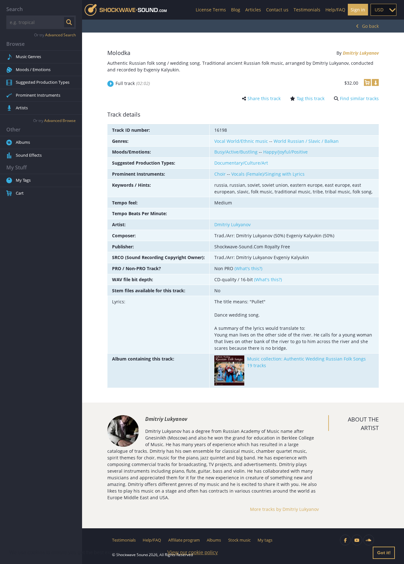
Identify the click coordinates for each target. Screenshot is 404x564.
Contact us (277, 10)
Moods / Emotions (33, 69)
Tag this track (310, 98)
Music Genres (28, 56)
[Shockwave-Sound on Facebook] (345, 540)
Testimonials (307, 10)
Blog (235, 10)
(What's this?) (248, 268)
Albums (23, 142)
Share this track (264, 98)
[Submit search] (69, 22)
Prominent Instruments (38, 95)
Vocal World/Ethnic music (241, 141)
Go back (370, 26)
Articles (253, 10)
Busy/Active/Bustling (236, 152)
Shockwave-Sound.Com (126, 10)
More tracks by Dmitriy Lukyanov (284, 509)
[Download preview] (375, 82)
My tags (265, 540)
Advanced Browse (60, 120)
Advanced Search (60, 35)
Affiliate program (184, 540)
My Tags (23, 180)
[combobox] (383, 10)
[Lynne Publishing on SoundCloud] (368, 540)
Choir (220, 174)
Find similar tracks (359, 98)
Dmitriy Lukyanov (361, 53)
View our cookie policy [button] (192, 552)
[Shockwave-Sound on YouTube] (357, 540)
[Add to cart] (367, 82)
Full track (133, 83)
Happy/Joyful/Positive (285, 152)
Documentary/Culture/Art (241, 163)
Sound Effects (29, 155)
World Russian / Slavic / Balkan (306, 141)
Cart (20, 193)
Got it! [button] (384, 552)
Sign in (358, 10)
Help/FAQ (335, 10)
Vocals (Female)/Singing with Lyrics (268, 174)
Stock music (239, 540)
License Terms (211, 10)
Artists (22, 108)
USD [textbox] (379, 10)
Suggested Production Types (42, 82)
